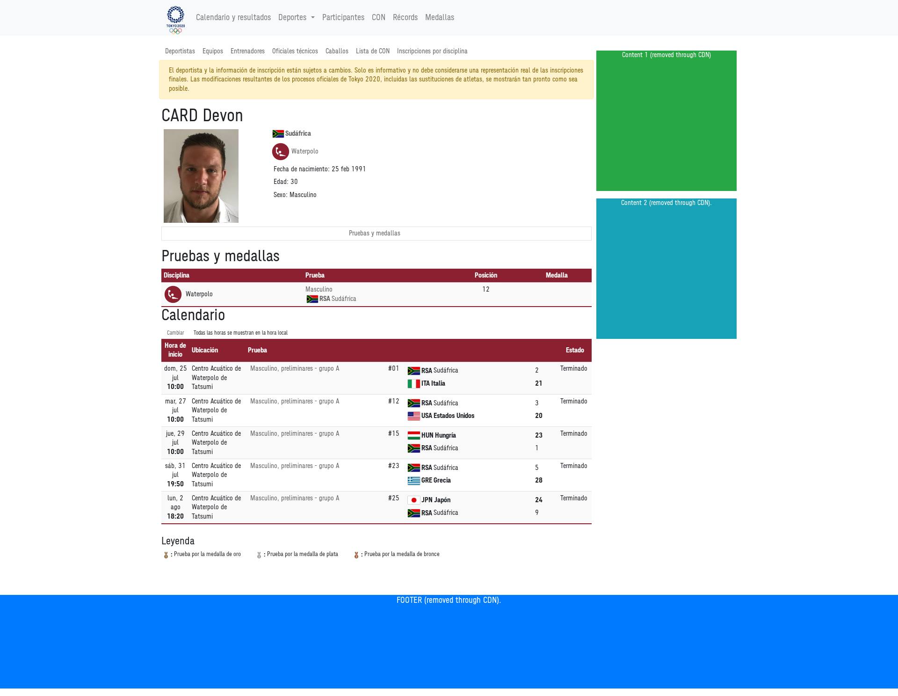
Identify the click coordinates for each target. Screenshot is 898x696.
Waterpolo (305, 151)
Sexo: (281, 195)
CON (378, 18)
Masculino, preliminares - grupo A (294, 369)
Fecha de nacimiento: (302, 169)
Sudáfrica (298, 134)
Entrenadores (248, 51)
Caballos (337, 51)
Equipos (213, 51)
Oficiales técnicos (295, 51)
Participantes (343, 18)
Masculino (319, 289)
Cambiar (175, 333)
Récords (405, 18)
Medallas (439, 18)
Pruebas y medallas (374, 233)
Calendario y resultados (233, 18)
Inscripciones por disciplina (432, 51)
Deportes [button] (292, 18)
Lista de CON (373, 51)
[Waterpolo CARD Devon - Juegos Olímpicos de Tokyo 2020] (176, 18)
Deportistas (180, 51)
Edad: (281, 182)
